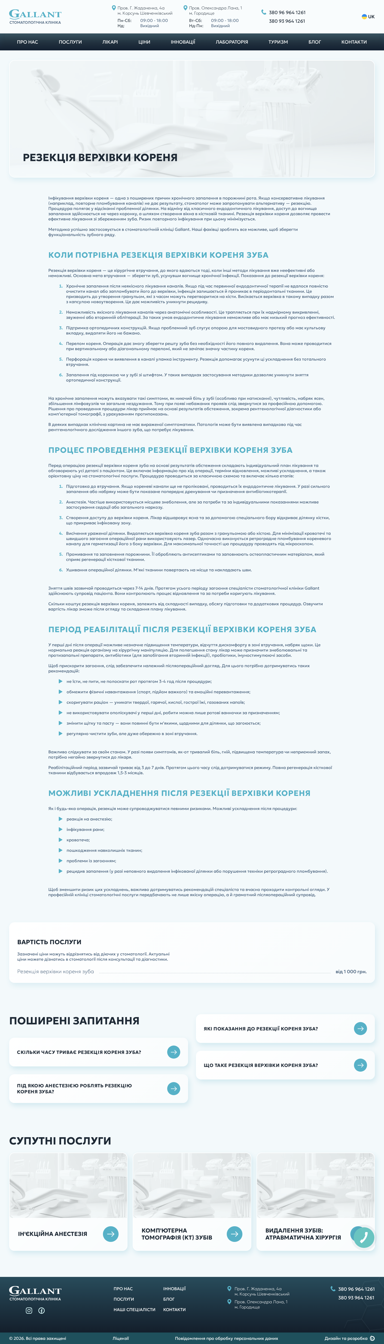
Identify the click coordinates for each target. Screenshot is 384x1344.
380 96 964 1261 (287, 12)
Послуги (70, 42)
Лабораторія (232, 42)
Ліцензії (121, 1338)
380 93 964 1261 (287, 21)
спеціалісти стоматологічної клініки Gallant (274, 588)
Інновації (183, 42)
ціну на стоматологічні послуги (105, 475)
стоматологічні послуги (113, 894)
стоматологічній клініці (149, 229)
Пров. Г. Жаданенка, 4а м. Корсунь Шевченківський (145, 10)
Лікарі (110, 42)
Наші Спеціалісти (134, 1309)
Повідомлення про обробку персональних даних (226, 1338)
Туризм (278, 42)
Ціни (144, 42)
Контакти (354, 42)
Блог (315, 42)
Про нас (27, 42)
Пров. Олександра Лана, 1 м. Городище (215, 10)
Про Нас (123, 1288)
